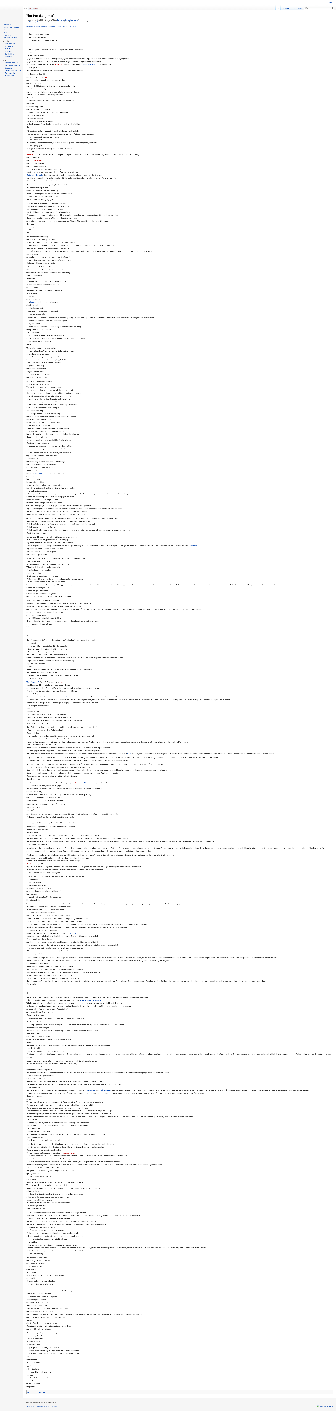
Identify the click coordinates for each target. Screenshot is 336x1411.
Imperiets (34, 302)
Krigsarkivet (9, 46)
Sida (25, 8)
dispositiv (58, 64)
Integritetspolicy (31, 1406)
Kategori (30, 1392)
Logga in (331, 2)
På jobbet (8, 51)
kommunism (40, 473)
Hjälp (5, 32)
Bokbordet (8, 57)
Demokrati (30, 154)
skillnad (31, 22)
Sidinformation (10, 76)
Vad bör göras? (32, 682)
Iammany (60, 20)
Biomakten (91, 1090)
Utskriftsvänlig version (13, 71)
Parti (129, 753)
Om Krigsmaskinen (10, 38)
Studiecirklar (9, 54)
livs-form (193, 546)
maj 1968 (75, 783)
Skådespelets (105, 1090)
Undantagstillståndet (34, 175)
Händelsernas (32, 864)
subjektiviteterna (90, 64)
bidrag (76, 20)
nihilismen (69, 697)
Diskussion (69, 20)
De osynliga (40, 1392)
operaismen (71, 933)
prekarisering (38, 160)
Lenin (62, 682)
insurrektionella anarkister (90, 1000)
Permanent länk (10, 73)
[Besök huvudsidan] (11, 10)
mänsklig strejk (69, 1153)
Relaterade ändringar (12, 65)
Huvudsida (7, 25)
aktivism (86, 783)
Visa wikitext (286, 8)
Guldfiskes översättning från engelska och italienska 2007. (50, 26)
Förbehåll (54, 1406)
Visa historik (297, 8)
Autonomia (48, 77)
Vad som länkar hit (11, 63)
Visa (278, 8)
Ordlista (8, 49)
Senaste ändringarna (11, 27)
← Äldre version (40, 22)
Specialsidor (9, 68)
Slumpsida (7, 30)
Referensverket (10, 44)
